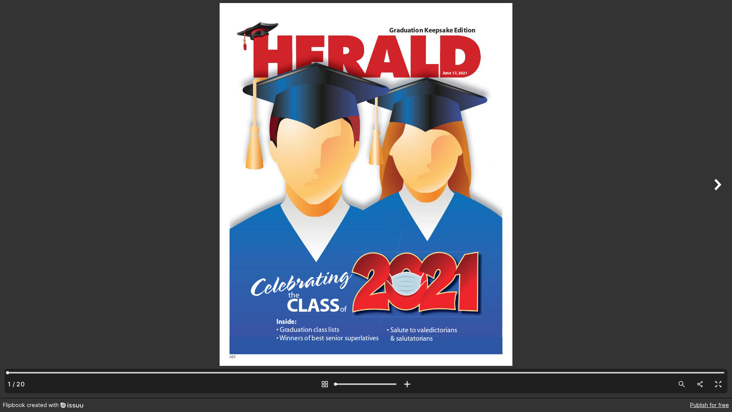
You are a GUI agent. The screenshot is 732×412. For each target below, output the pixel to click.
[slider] (366, 384)
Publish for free (709, 405)
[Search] (681, 384)
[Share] (700, 384)
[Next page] (717, 199)
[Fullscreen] (718, 384)
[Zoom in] (407, 384)
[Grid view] (324, 384)
